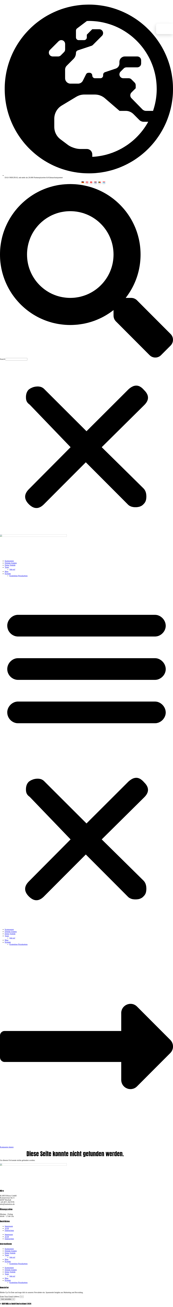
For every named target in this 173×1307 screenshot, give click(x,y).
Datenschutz (9, 1230)
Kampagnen (9, 561)
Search (2, 359)
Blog (6, 571)
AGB (7, 1228)
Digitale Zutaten (11, 563)
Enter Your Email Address (10, 1297)
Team (7, 567)
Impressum (9, 1226)
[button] (86, 271)
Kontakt (8, 574)
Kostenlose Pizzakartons (18, 576)
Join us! (12, 569)
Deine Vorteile (10, 565)
